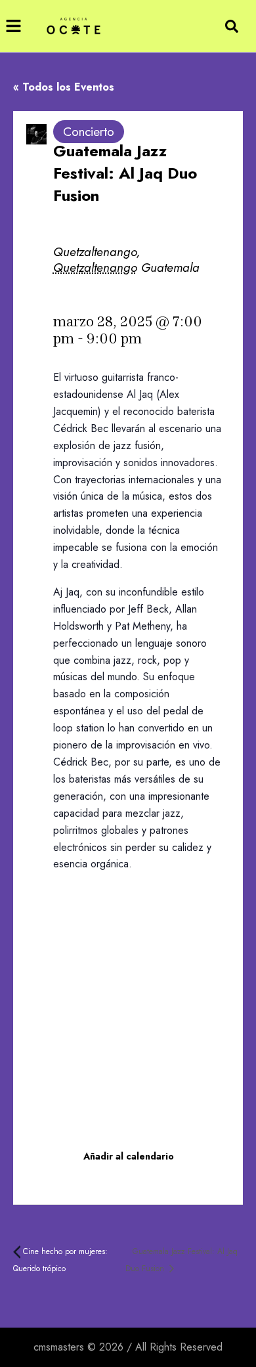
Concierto (88, 132)
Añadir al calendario (128, 1156)
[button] (13, 26)
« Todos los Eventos (63, 87)
